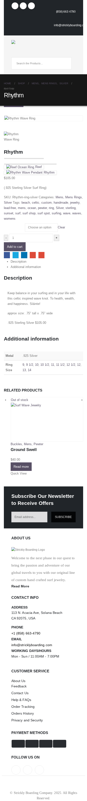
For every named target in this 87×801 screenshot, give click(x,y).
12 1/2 (70, 365)
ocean (32, 208)
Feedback (19, 686)
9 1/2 (29, 365)
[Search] (64, 63)
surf (18, 213)
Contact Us (20, 693)
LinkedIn (24, 255)
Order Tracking (23, 707)
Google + (33, 255)
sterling (70, 208)
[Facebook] (15, 5)
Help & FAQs (21, 700)
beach (26, 202)
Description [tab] (18, 261)
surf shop (29, 213)
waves (76, 213)
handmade (61, 202)
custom (46, 202)
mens (22, 208)
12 (78, 365)
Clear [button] (61, 227)
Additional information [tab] (26, 267)
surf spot (43, 213)
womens (9, 218)
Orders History (22, 713)
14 (29, 370)
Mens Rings (73, 197)
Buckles (16, 444)
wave (66, 213)
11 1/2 (60, 365)
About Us (18, 681)
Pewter (38, 444)
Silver (8, 202)
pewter (42, 208)
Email (41, 255)
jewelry (75, 202)
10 (36, 365)
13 (24, 370)
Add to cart (14, 247)
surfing (56, 213)
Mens (59, 197)
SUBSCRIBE (63, 516)
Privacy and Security (27, 720)
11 (52, 365)
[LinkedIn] (31, 5)
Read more (21, 466)
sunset (8, 213)
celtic (35, 202)
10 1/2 (44, 365)
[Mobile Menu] (15, 52)
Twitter (16, 255)
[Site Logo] (24, 42)
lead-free (10, 208)
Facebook (7, 255)
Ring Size (10, 225)
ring (51, 208)
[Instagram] (23, 5)
